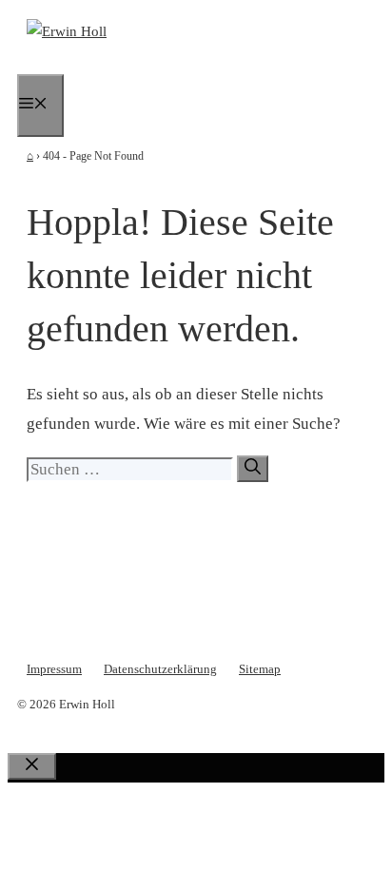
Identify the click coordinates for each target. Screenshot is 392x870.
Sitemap (260, 669)
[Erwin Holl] (67, 31)
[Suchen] (252, 468)
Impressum (54, 669)
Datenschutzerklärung (160, 669)
